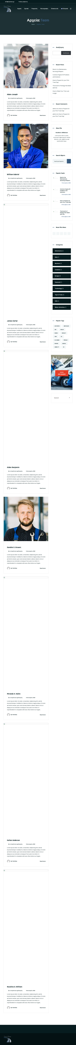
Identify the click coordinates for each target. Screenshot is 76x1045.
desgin (56, 333)
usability (57, 347)
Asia (56, 257)
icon (56, 336)
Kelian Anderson (13, 840)
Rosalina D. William (14, 987)
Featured (57, 282)
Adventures (58, 251)
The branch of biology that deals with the (65, 212)
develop (64, 333)
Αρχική (19, 8)
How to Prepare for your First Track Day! (65, 201)
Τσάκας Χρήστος (23, 1)
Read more (43, 115)
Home (33, 24)
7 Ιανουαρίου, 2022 (66, 183)
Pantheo (15, 115)
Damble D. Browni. (14, 547)
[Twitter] (59, 144)
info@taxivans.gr (9, 1)
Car (55, 329)
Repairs (56, 343)
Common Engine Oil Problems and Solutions (65, 190)
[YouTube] (66, 144)
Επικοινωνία (54, 8)
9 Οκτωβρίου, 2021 (66, 204)
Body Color (66, 326)
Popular (65, 340)
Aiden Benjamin (13, 467)
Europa (57, 276)
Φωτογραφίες (44, 8)
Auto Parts (57, 326)
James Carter (12, 321)
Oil (61, 336)
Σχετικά (26, 8)
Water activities (60, 307)
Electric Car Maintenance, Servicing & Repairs (65, 179)
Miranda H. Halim (13, 694)
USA (56, 301)
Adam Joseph (12, 94)
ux (63, 347)
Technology (58, 288)
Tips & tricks (58, 295)
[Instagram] (68, 233)
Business (57, 263)
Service (64, 343)
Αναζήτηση (60, 47)
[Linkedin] (61, 144)
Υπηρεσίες (34, 8)
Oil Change (57, 340)
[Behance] (64, 144)
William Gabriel (13, 174)
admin (54, 108)
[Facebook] (57, 144)
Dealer (62, 329)
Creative (57, 270)
